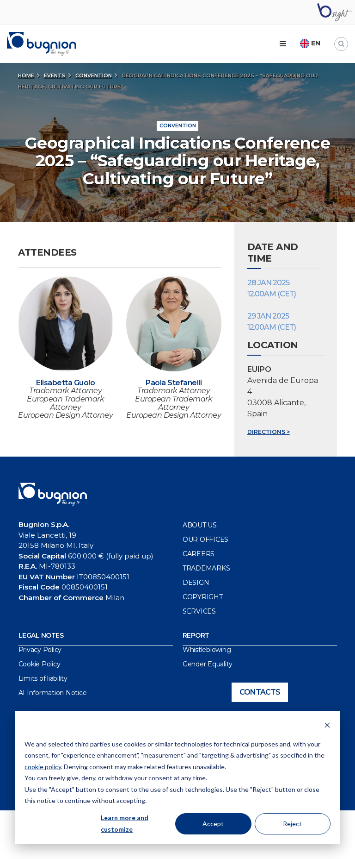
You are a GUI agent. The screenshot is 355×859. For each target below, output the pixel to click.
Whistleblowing (207, 650)
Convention (93, 75)
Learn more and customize (124, 823)
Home (26, 75)
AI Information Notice (52, 693)
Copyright (203, 597)
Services (199, 611)
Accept (213, 824)
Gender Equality (208, 664)
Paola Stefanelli (174, 382)
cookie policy (42, 767)
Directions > (268, 431)
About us (200, 525)
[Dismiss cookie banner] (327, 726)
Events (55, 75)
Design (196, 582)
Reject (292, 824)
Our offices (205, 539)
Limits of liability (42, 678)
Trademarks (206, 568)
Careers (198, 554)
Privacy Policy (40, 650)
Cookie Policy (39, 664)
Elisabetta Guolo (65, 382)
